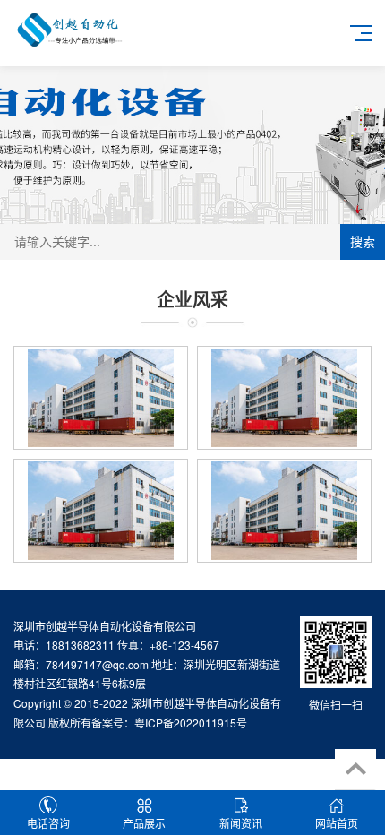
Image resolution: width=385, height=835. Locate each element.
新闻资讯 (240, 823)
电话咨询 (48, 823)
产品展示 (144, 823)
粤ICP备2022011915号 (190, 722)
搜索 (362, 242)
